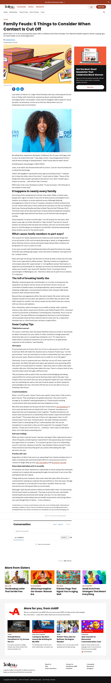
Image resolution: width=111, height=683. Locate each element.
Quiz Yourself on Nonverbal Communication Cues (91, 639)
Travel (10, 634)
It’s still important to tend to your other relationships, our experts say (42, 646)
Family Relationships (38, 634)
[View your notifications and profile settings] (71, 537)
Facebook (13, 89)
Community (21, 7)
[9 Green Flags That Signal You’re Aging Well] (68, 577)
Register (60, 524)
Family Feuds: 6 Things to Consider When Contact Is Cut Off (47, 26)
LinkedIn (22, 89)
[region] (42, 543)
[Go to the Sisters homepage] (8, 7)
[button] (103, 12)
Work (58, 634)
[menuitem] (5, 13)
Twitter (18, 89)
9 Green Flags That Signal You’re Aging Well (67, 591)
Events (30, 7)
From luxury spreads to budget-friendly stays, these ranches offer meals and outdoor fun (17, 647)
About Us (48, 664)
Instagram (90, 668)
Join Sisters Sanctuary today (54, 2)
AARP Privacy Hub (36, 680)
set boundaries (62, 407)
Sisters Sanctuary (50, 668)
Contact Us (69, 664)
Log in (55, 524)
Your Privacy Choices (48, 680)
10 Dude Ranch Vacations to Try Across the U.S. (18, 639)
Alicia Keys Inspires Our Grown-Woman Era (41, 591)
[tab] (19, 537)
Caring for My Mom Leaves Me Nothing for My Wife (42, 639)
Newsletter (40, 7)
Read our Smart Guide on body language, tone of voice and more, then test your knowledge (91, 647)
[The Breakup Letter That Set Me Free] (17, 577)
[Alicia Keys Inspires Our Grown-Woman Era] (42, 577)
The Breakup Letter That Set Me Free (15, 590)
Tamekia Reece (10, 40)
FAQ (46, 666)
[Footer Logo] (20, 664)
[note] (37, 85)
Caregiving (84, 634)
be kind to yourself (59, 462)
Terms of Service (24, 680)
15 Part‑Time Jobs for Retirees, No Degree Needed (66, 639)
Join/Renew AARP (71, 666)
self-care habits (42, 462)
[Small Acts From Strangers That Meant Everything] (94, 577)
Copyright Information (10, 680)
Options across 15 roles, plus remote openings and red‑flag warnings (67, 646)
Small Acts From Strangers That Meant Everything (94, 591)
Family (6, 19)
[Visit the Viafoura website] (68, 561)
